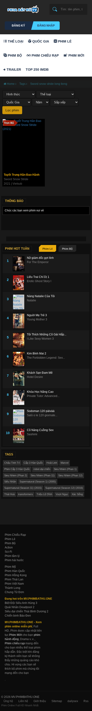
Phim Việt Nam (14, 583)
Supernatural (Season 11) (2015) (23, 487)
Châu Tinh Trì (12, 462)
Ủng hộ (8, 701)
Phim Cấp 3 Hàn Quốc (17, 469)
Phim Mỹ (10, 566)
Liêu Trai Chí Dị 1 (38, 277)
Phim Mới (75, 55)
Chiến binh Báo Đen (18, 615)
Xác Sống (77, 494)
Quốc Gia (40, 41)
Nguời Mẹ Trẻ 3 (37, 315)
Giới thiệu (39, 701)
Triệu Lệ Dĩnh (44, 494)
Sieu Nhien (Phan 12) (70, 475)
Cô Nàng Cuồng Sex (40, 430)
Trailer (13, 69)
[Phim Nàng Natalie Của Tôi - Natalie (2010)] (20, 302)
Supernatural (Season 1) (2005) (38, 481)
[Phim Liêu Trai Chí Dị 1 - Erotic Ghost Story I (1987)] (20, 282)
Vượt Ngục (62, 494)
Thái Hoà (9, 494)
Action (9, 547)
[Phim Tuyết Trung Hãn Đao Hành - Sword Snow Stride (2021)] (24, 145)
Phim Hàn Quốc (15, 571)
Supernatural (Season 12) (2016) (64, 487)
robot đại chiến (41, 469)
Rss (86, 701)
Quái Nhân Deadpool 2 (19, 607)
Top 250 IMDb (37, 69)
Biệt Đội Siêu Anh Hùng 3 (21, 603)
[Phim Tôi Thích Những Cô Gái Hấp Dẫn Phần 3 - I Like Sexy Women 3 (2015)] (20, 340)
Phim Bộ (14, 55)
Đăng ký (18, 25)
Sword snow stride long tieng (48, 83)
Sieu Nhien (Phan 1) (65, 469)
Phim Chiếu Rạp (45, 55)
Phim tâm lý (12, 556)
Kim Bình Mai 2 (36, 353)
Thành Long (12, 588)
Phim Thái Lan (14, 579)
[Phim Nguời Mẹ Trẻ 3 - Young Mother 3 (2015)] (20, 321)
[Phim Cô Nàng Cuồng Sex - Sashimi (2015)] (20, 435)
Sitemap (56, 701)
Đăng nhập (46, 25)
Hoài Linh (51, 462)
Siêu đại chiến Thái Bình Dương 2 (26, 611)
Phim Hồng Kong (16, 575)
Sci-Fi (8, 551)
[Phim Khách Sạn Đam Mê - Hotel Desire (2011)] (20, 378)
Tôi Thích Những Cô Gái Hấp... (46, 334)
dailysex (72, 701)
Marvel (64, 462)
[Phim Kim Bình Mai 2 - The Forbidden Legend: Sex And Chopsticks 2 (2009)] (20, 359)
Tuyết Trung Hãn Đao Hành (21, 174)
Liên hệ (23, 701)
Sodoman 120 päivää (40, 411)
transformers (25, 494)
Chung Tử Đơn (14, 592)
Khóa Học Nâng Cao (40, 391)
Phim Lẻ (64, 41)
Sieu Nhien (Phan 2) (15, 475)
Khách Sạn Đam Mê (40, 372)
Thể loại (15, 41)
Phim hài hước (14, 560)
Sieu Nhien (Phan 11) (43, 475)
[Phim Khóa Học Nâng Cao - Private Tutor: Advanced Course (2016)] (20, 397)
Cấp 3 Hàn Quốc (33, 462)
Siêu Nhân (10, 481)
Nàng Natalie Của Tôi (41, 296)
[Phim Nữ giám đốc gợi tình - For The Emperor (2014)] (20, 263)
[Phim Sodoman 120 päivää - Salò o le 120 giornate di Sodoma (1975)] (20, 416)
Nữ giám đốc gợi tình (40, 258)
